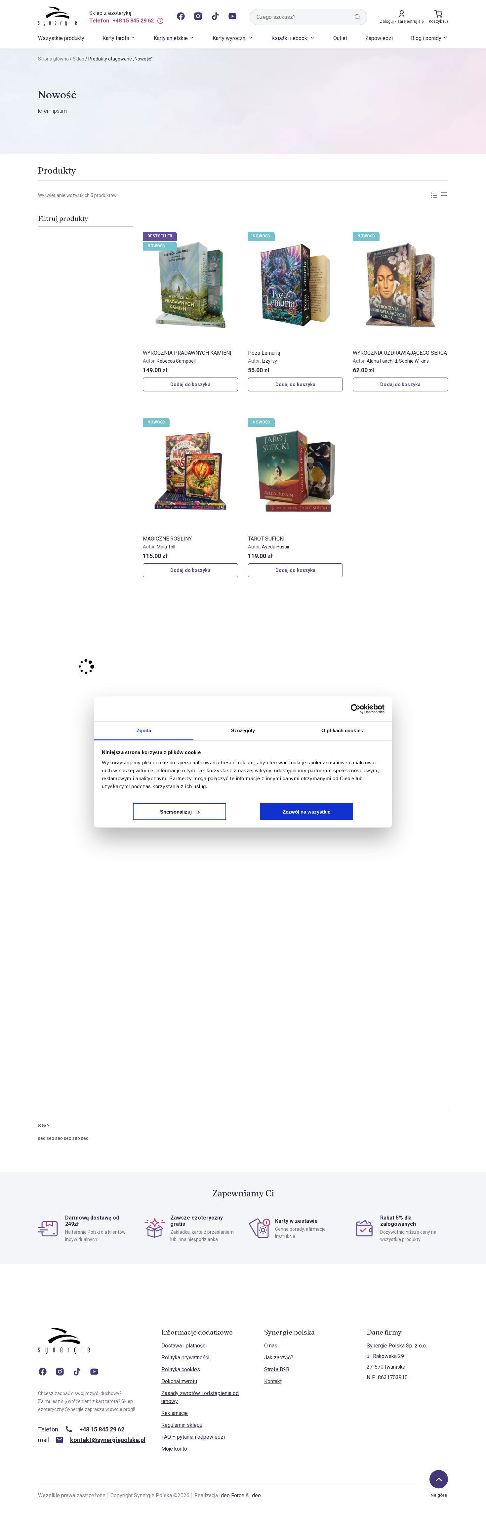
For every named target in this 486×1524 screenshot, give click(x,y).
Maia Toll (166, 546)
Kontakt (273, 1381)
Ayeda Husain (276, 546)
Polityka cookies (180, 1369)
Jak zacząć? (278, 1357)
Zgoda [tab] (144, 730)
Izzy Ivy (269, 361)
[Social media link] (180, 17)
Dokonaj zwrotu (179, 1381)
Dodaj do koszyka (190, 384)
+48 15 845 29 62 (133, 21)
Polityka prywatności (185, 1357)
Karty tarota (115, 38)
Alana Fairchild (382, 361)
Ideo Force (231, 1495)
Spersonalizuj (176, 811)
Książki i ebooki (289, 38)
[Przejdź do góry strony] (438, 1479)
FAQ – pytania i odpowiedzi (193, 1437)
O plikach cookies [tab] (342, 730)
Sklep (78, 58)
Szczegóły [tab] (243, 730)
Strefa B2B (276, 1369)
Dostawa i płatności (184, 1346)
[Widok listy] (434, 195)
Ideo (255, 1495)
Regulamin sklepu (181, 1425)
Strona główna (53, 58)
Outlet (340, 38)
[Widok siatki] (444, 195)
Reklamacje (174, 1413)
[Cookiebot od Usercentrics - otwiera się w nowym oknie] (356, 709)
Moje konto (174, 1449)
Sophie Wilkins (414, 361)
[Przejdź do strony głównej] (64, 1347)
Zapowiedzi (379, 38)
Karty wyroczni (230, 38)
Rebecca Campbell (176, 361)
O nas (270, 1346)
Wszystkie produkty (61, 38)
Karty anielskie (171, 38)
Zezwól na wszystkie (306, 811)
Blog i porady (426, 38)
